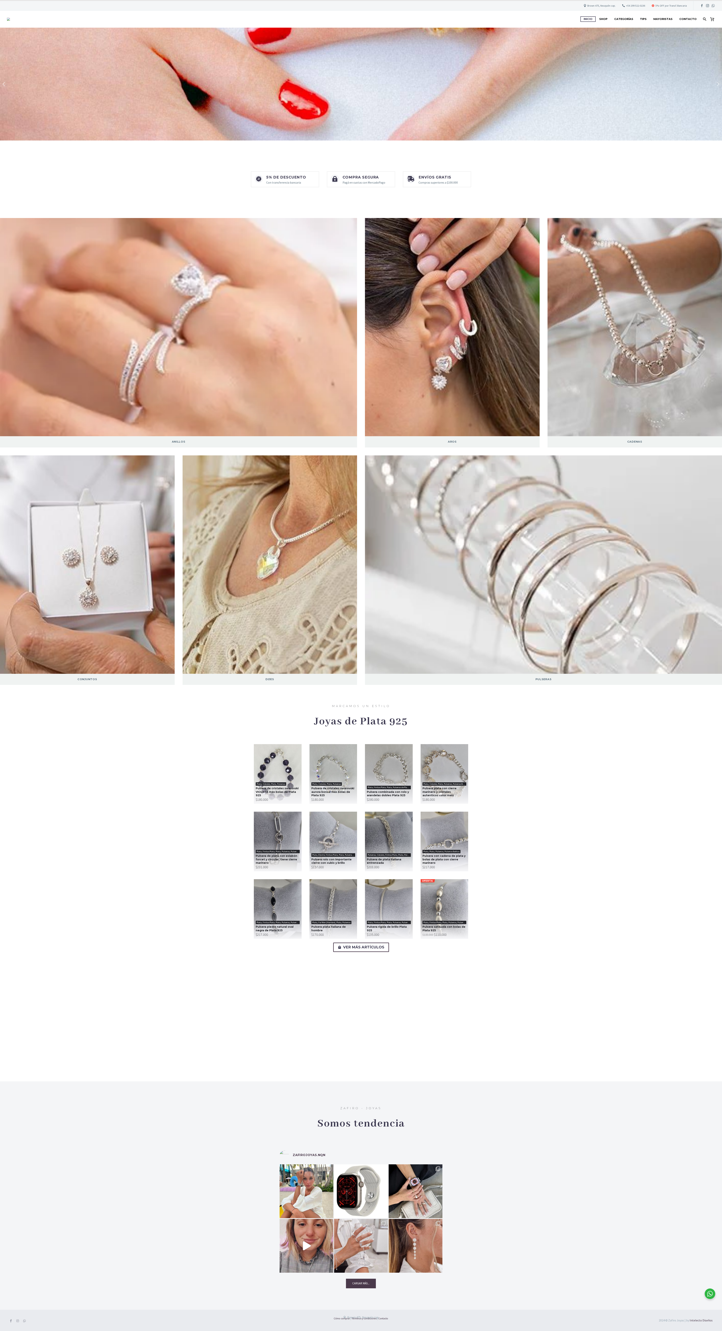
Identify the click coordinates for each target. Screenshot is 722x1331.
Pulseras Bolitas (460, 783)
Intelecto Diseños (701, 1320)
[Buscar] (704, 19)
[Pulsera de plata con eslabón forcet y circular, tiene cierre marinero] (278, 841)
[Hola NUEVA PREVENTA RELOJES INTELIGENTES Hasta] (415, 1191)
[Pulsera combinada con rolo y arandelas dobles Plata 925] (389, 774)
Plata (259, 783)
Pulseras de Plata (401, 787)
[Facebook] (702, 5)
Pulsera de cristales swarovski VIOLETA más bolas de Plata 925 (277, 792)
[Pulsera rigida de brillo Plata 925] (389, 909)
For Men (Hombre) (326, 922)
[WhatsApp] (713, 5)
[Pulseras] (543, 564)
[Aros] (452, 327)
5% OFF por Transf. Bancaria (671, 5)
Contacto (688, 19)
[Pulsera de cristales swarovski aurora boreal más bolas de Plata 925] (333, 774)
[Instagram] (707, 5)
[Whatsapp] (24, 1320)
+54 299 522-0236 (635, 5)
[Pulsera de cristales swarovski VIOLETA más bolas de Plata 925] (278, 774)
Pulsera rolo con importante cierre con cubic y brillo (331, 861)
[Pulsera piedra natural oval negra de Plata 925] (278, 909)
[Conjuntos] (87, 564)
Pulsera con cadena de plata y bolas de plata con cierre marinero (444, 859)
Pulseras (281, 783)
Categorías (623, 19)
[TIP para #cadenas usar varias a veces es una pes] (306, 1246)
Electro (321, 854)
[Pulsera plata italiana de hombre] (333, 909)
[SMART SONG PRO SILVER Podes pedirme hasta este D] (306, 1191)
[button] (4, 84)
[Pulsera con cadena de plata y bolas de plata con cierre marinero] (444, 841)
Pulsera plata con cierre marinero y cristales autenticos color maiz (439, 792)
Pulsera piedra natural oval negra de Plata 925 (275, 928)
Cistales (266, 783)
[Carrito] (713, 19)
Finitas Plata (380, 787)
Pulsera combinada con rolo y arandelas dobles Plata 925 (388, 793)
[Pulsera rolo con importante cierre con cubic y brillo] (333, 841)
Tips (643, 19)
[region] (361, 84)
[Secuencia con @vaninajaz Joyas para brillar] (361, 1246)
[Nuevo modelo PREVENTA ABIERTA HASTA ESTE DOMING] (361, 1191)
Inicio (588, 19)
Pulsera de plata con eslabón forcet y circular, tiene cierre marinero (276, 859)
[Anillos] (178, 327)
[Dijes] (270, 564)
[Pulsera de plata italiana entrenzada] (389, 841)
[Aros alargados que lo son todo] (415, 1246)
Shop (603, 19)
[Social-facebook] (10, 1320)
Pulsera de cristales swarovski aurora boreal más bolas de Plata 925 (332, 792)
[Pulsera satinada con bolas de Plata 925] (444, 909)
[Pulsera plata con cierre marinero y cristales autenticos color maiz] (444, 774)
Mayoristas (663, 19)
